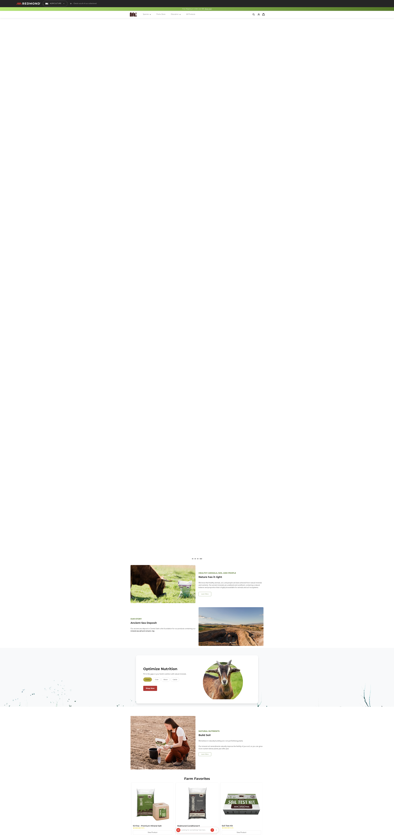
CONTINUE (215, 427)
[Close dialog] (230, 394)
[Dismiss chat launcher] (216, 830)
